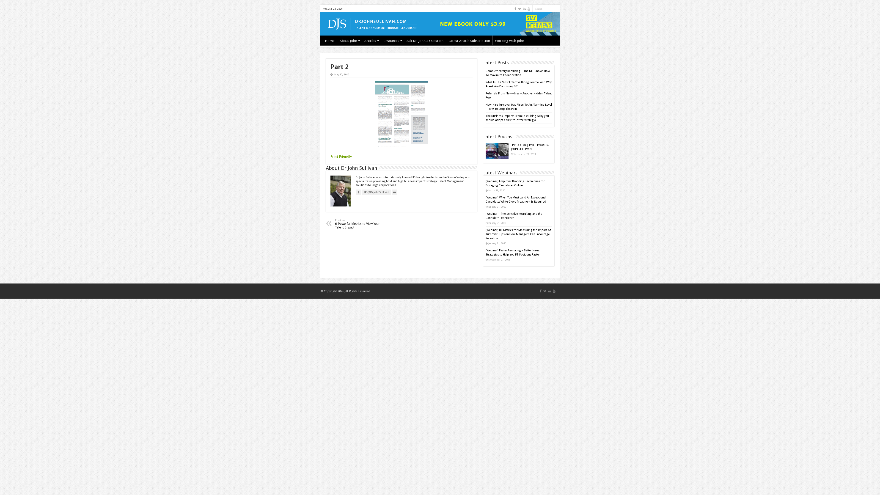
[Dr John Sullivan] (440, 24)
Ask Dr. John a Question (425, 41)
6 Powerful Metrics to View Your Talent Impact (357, 224)
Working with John (509, 41)
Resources (391, 41)
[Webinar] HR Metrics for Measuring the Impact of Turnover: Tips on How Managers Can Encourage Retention (518, 234)
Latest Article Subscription (469, 41)
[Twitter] (520, 9)
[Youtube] (529, 9)
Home (330, 41)
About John (348, 41)
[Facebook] (515, 9)
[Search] (556, 8)
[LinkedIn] (524, 9)
